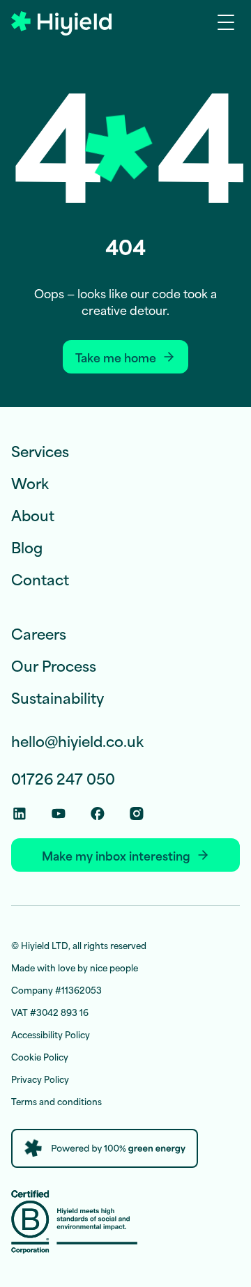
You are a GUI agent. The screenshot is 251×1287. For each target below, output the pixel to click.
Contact (40, 578)
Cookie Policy (39, 1056)
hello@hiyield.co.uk (77, 740)
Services (40, 450)
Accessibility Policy (50, 1034)
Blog (27, 546)
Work (30, 482)
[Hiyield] (61, 23)
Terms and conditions (56, 1101)
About (32, 514)
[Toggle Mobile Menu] (229, 21)
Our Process (53, 665)
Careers (38, 633)
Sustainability (57, 697)
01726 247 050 (63, 778)
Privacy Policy (40, 1079)
